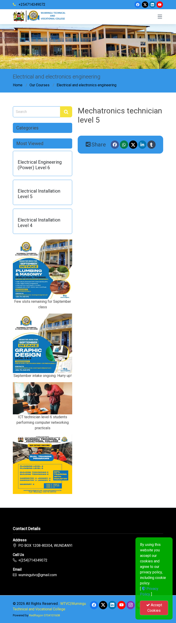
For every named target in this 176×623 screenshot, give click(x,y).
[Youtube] (160, 4)
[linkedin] (152, 4)
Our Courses (40, 85)
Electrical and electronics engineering (86, 85)
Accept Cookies (154, 608)
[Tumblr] (151, 144)
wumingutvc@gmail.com (37, 575)
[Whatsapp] (124, 144)
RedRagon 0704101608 (44, 615)
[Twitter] (145, 4)
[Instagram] (130, 605)
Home (17, 85)
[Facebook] (138, 4)
